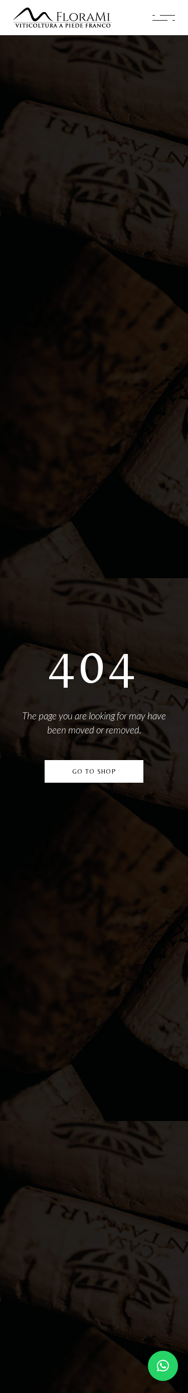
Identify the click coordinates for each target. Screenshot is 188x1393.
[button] (163, 1366)
